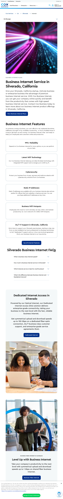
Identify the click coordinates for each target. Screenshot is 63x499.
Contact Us (58, 1)
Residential (3, 1)
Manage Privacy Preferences (31, 495)
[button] (50, 5)
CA (18, 13)
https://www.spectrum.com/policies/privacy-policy (14, 491)
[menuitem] (14, 6)
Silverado (25, 13)
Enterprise (18, 1)
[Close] (61, 483)
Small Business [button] (14, 5)
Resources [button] (33, 5)
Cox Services (9, 13)
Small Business (11, 1)
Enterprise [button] (24, 5)
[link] (17, 114)
